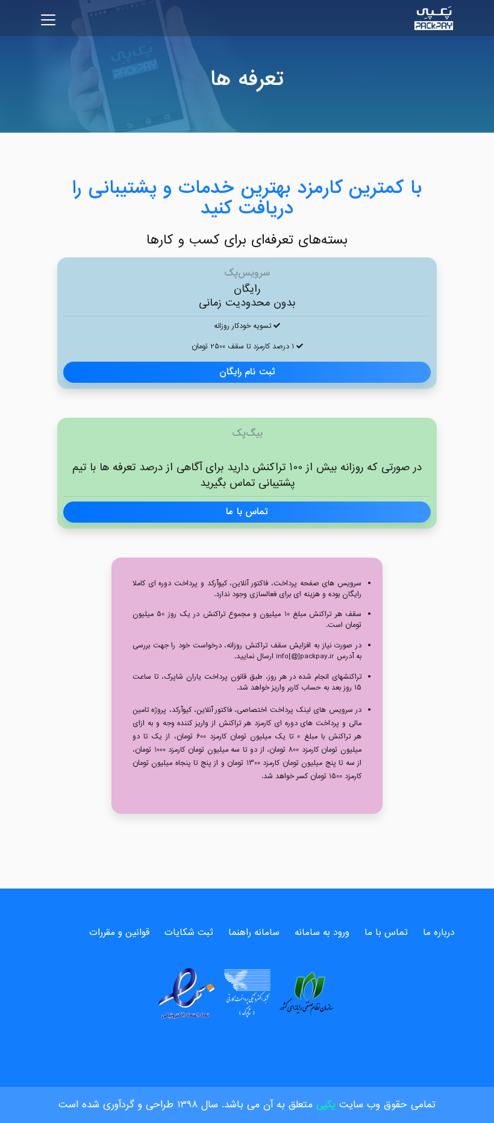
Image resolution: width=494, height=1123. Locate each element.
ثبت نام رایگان (247, 372)
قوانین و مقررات (119, 932)
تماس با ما (247, 512)
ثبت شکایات (188, 932)
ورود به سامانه (322, 932)
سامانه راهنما (254, 932)
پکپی (326, 1104)
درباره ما (439, 932)
